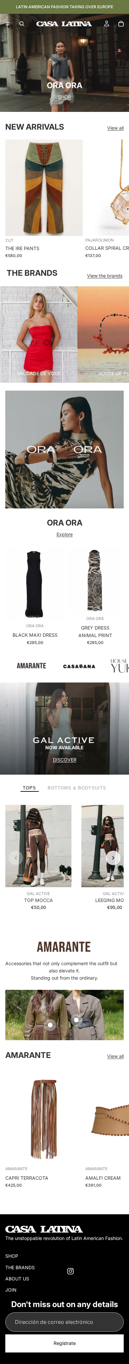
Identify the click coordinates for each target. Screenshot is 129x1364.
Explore (65, 534)
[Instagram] (70, 1271)
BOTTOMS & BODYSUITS (77, 788)
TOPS (29, 788)
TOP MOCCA (38, 900)
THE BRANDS (20, 1267)
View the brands (104, 275)
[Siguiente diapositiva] (116, 199)
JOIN (11, 1290)
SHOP (50, 97)
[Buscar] (22, 23)
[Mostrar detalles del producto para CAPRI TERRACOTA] (50, 1025)
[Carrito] (121, 23)
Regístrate (65, 1343)
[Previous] (16, 858)
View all (115, 128)
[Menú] (7, 23)
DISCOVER (64, 759)
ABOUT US (17, 1278)
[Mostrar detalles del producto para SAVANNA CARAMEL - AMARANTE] (76, 1020)
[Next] (113, 858)
